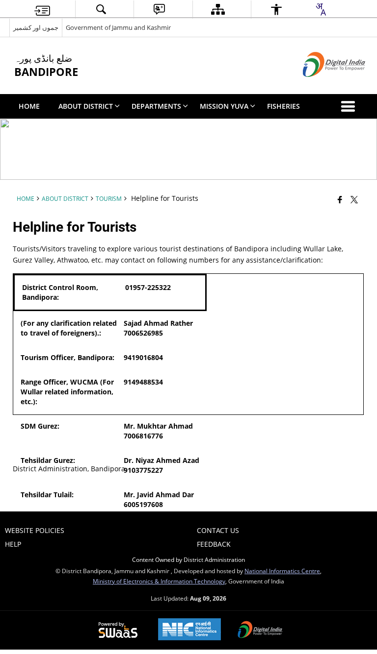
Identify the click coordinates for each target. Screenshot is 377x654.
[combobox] (320, 9)
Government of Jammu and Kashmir (118, 27)
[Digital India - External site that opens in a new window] (322, 85)
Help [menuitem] (13, 544)
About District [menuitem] (85, 106)
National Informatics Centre (282, 571)
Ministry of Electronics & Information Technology (159, 581)
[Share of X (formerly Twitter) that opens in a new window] (354, 199)
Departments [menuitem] (156, 106)
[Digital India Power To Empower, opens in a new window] (260, 630)
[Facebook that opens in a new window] (340, 199)
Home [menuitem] (29, 106)
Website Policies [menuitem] (34, 530)
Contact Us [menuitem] (218, 530)
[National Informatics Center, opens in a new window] (189, 630)
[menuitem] (42, 9)
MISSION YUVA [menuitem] (224, 106)
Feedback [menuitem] (214, 544)
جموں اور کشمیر (35, 27)
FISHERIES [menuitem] (283, 106)
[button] (350, 106)
